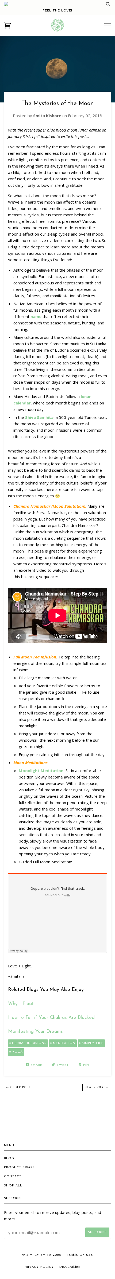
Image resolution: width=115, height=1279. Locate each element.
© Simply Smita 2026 (41, 1255)
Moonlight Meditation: (41, 770)
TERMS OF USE (79, 1255)
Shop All (13, 1185)
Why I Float (21, 1004)
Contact (13, 1176)
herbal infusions (29, 1043)
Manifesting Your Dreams (35, 1031)
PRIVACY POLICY (39, 1267)
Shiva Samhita (39, 417)
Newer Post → (97, 1087)
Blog (9, 1158)
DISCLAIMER (69, 1267)
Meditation (64, 1043)
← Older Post (18, 1087)
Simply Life (92, 1043)
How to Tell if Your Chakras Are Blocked (51, 1017)
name (35, 316)
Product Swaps (19, 1167)
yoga (17, 1052)
